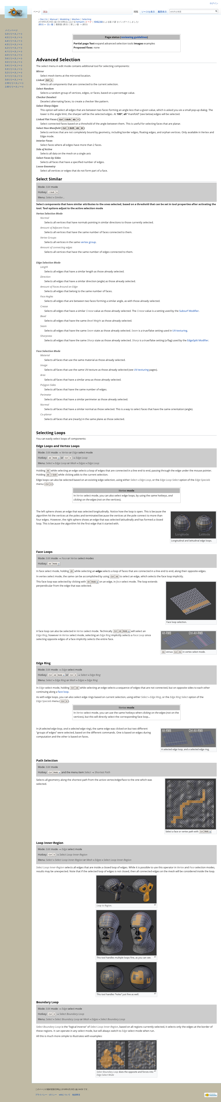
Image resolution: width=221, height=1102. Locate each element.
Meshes (76, 19)
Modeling (64, 19)
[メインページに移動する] (16, 12)
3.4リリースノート (14, 65)
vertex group (88, 242)
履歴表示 (162, 11)
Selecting (86, 19)
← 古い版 (48, 24)
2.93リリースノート (14, 83)
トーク (88, 21)
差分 (41, 24)
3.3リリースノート (14, 69)
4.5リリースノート (14, 37)
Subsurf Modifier (189, 311)
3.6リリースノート (14, 58)
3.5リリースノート (14, 61)
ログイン (214, 3)
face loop (63, 691)
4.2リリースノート (14, 47)
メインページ (11, 30)
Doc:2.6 (44, 19)
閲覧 (136, 11)
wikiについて (64, 1094)
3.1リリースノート (14, 75)
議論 (45, 11)
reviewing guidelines (134, 37)
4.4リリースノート (14, 40)
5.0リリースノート (14, 33)
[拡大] (155, 905)
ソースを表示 (148, 11)
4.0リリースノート (14, 54)
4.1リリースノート (14, 51)
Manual (54, 19)
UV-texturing (179, 330)
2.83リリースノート (14, 86)
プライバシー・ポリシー (46, 1094)
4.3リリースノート (14, 44)
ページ (36, 11)
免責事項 (76, 1094)
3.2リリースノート (14, 72)
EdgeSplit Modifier (197, 340)
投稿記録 (98, 21)
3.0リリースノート (14, 79)
